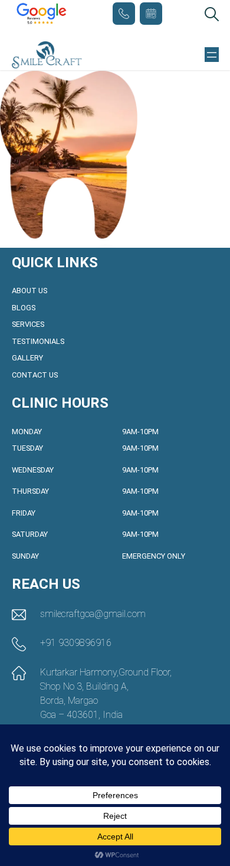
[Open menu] (212, 55)
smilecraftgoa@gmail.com (93, 613)
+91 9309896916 (124, 13)
